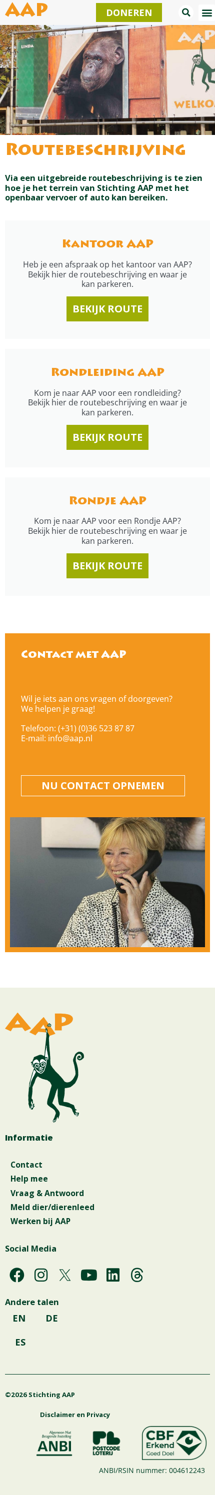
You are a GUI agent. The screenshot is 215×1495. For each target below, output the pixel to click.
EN (19, 1318)
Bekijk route (107, 308)
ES (20, 1342)
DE (52, 1318)
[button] (186, 12)
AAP (26, 12)
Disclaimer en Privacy (75, 1414)
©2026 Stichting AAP (40, 1394)
